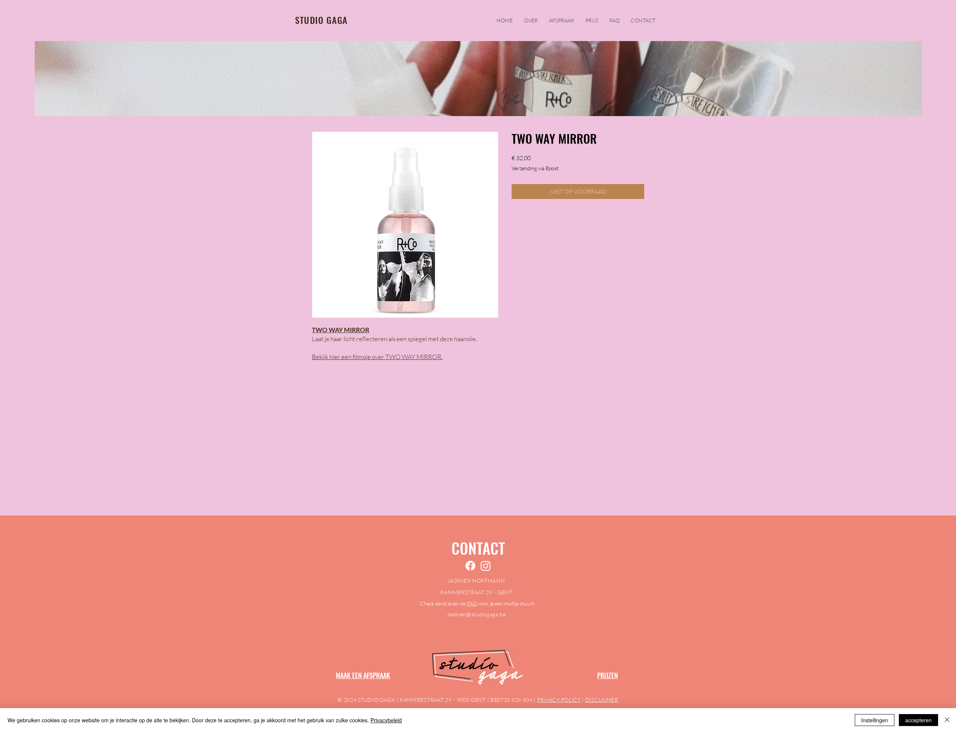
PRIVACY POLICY (559, 700)
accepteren (918, 720)
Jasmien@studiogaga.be (476, 614)
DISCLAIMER (601, 700)
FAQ (472, 603)
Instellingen (874, 720)
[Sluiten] (947, 720)
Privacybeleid (386, 720)
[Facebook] (470, 565)
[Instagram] (485, 565)
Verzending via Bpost (535, 168)
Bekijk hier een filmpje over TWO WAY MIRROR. (377, 357)
